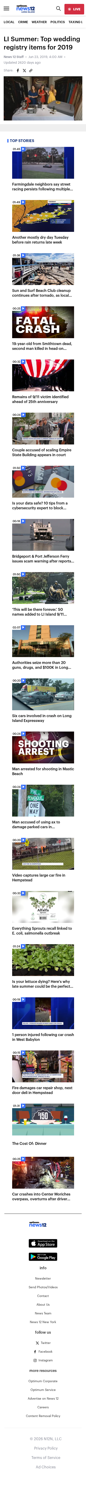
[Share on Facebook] (18, 70)
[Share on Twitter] (24, 70)
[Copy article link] (31, 70)
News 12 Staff (14, 57)
